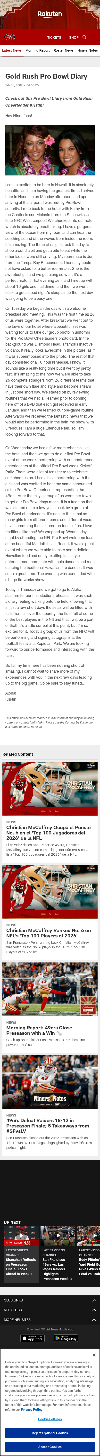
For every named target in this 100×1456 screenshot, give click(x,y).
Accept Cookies (50, 1447)
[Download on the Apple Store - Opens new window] (32, 1339)
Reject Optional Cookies (50, 1433)
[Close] (94, 1355)
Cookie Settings (50, 1419)
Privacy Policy (31, 1409)
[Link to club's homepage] (10, 35)
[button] (21, 1254)
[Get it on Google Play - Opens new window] (65, 1340)
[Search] (84, 37)
